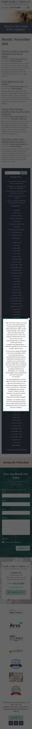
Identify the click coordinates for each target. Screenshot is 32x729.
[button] (28, 319)
